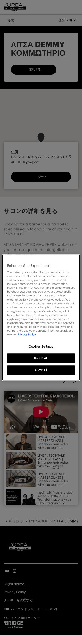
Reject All (41, 358)
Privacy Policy (27, 334)
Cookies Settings (41, 346)
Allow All (41, 370)
